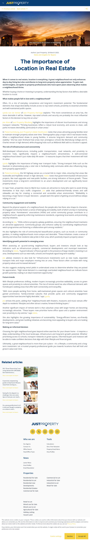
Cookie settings (55, 536)
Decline (70, 536)
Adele (46, 176)
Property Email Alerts (53, 449)
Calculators (50, 444)
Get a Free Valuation (53, 447)
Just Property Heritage (33, 113)
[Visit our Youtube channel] (57, 431)
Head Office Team (29, 452)
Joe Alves (6, 122)
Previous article (9, 9)
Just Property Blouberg (22, 122)
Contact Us (26, 447)
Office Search (27, 449)
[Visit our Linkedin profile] (45, 431)
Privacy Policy (71, 524)
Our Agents (27, 444)
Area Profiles (51, 452)
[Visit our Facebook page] (32, 431)
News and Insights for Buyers (45, 55)
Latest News (27, 463)
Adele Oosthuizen (40, 132)
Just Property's (25, 132)
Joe (43, 190)
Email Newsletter (28, 468)
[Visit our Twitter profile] (38, 431)
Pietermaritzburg (11, 132)
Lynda (5, 163)
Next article (21, 9)
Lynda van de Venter (11, 113)
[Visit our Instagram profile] (51, 431)
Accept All (82, 536)
